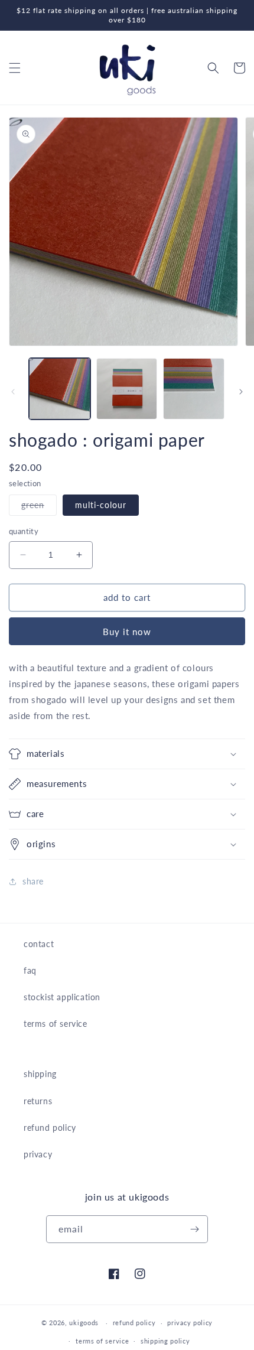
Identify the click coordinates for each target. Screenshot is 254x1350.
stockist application (62, 997)
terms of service (55, 1024)
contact (39, 944)
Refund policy (134, 1322)
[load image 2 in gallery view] (127, 388)
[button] (15, 68)
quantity (23, 531)
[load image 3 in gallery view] (193, 388)
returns (38, 1101)
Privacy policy (190, 1322)
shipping (40, 1074)
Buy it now (127, 631)
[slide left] (13, 392)
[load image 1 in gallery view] (59, 388)
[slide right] (241, 392)
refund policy (50, 1128)
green (39, 507)
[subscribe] (194, 1229)
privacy (38, 1154)
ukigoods (84, 1322)
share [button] (33, 881)
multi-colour (100, 505)
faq (30, 970)
